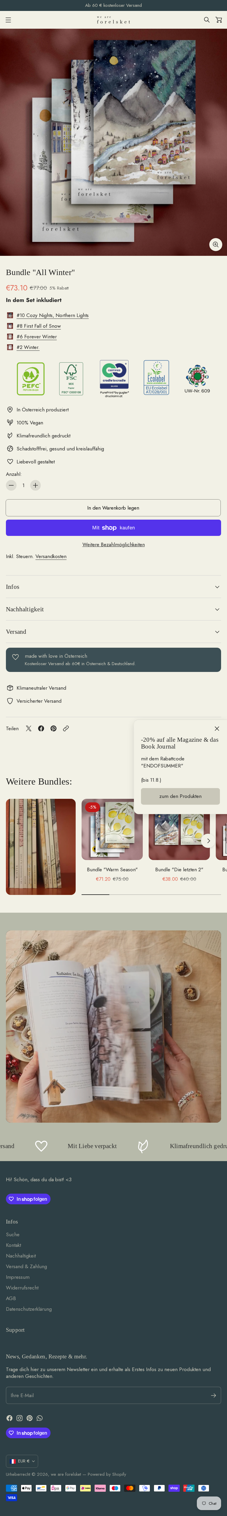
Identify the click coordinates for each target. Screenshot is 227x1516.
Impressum (18, 1277)
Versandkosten (51, 556)
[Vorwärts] (208, 841)
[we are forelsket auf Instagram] (19, 1418)
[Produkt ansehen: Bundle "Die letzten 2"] (179, 829)
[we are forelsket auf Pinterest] (29, 1418)
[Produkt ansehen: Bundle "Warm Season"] (112, 829)
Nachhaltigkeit (25, 609)
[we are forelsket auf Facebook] (9, 1418)
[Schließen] (217, 728)
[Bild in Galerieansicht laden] (215, 244)
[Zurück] (94, 841)
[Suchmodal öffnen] (207, 20)
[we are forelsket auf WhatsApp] (39, 1418)
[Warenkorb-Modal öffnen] (219, 20)
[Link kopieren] (66, 728)
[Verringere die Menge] (11, 485)
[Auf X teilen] (28, 728)
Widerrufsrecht (22, 1287)
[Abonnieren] (213, 1395)
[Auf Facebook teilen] (41, 728)
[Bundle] (113, 142)
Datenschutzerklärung (29, 1309)
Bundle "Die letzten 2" (179, 869)
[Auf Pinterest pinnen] (53, 728)
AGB (11, 1298)
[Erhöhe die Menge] (35, 485)
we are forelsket (66, 1474)
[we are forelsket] (113, 20)
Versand (16, 631)
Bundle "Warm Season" (112, 869)
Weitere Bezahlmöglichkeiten (113, 544)
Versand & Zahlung (26, 1266)
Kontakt (13, 1245)
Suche (13, 1234)
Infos (12, 586)
